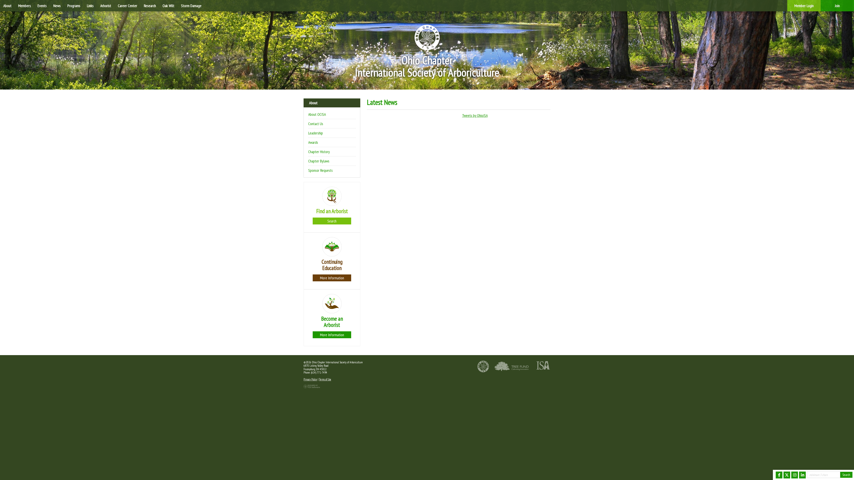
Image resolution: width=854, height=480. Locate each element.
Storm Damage (191, 5)
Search (331, 221)
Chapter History (319, 151)
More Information (332, 277)
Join (837, 5)
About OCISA (317, 114)
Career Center (127, 5)
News (57, 5)
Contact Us (315, 123)
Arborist (105, 5)
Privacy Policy (310, 379)
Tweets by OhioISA (475, 115)
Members (24, 5)
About (7, 5)
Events (42, 5)
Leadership (315, 133)
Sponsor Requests (320, 170)
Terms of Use (325, 379)
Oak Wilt (168, 5)
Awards (313, 142)
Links (90, 5)
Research (150, 5)
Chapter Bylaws (318, 161)
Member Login (804, 5)
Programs (73, 5)
